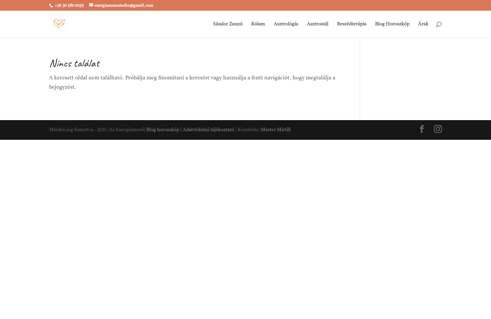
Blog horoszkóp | (164, 129)
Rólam (258, 24)
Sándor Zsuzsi (227, 24)
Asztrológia (286, 24)
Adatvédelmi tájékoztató (208, 129)
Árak (423, 24)
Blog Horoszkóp (392, 24)
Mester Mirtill (276, 129)
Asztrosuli (317, 24)
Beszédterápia (351, 24)
